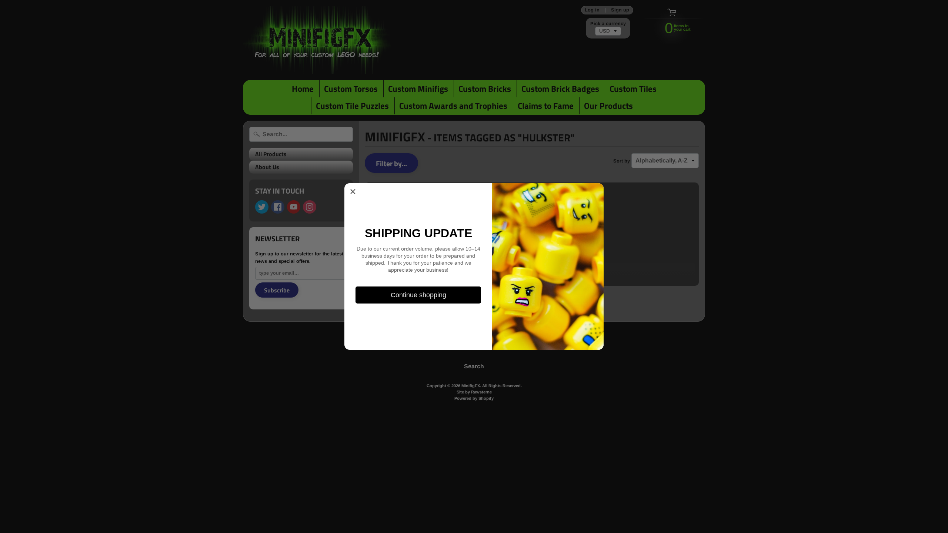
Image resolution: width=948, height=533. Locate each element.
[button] (353, 192)
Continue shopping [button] (418, 295)
